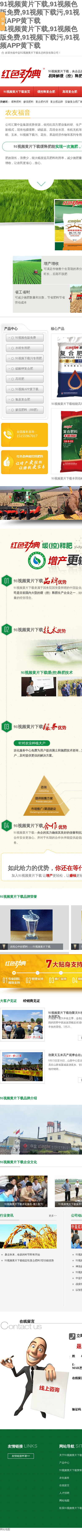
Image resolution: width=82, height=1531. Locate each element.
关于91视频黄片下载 (70, 1455)
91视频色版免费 (25, 337)
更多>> (53, 1215)
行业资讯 (6, 1215)
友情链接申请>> (21, 1455)
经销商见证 (31, 1001)
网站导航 (66, 1446)
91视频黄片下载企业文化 (18, 1162)
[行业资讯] (28, 1247)
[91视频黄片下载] (23, 83)
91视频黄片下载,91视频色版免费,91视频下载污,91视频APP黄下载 (39, 12)
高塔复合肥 (69, 91)
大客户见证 (8, 1001)
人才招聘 (64, 1492)
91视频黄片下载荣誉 (70, 1470)
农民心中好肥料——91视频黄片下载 (30, 946)
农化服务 (64, 1477)
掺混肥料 (28, 101)
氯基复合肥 (22, 399)
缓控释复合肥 (46, 91)
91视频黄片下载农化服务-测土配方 (23, 1204)
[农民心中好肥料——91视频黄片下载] (31, 925)
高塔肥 (19, 378)
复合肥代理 (42, 101)
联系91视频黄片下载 (70, 1508)
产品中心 (11, 328)
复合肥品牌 (56, 101)
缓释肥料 (16, 101)
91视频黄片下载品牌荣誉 (18, 896)
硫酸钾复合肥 (24, 368)
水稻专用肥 (22, 348)
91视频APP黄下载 (26, 389)
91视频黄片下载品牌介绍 (18, 1098)
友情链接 (15, 1446)
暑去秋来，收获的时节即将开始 (22, 1254)
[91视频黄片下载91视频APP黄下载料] (24, 473)
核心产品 (57, 328)
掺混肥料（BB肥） (27, 409)
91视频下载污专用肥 (28, 358)
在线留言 (64, 1485)
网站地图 (64, 1500)
